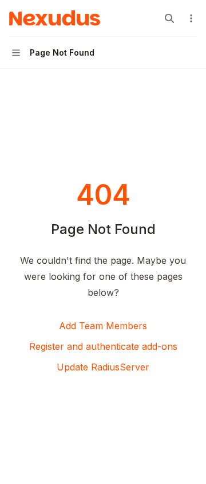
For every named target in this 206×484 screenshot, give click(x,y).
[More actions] (191, 18)
